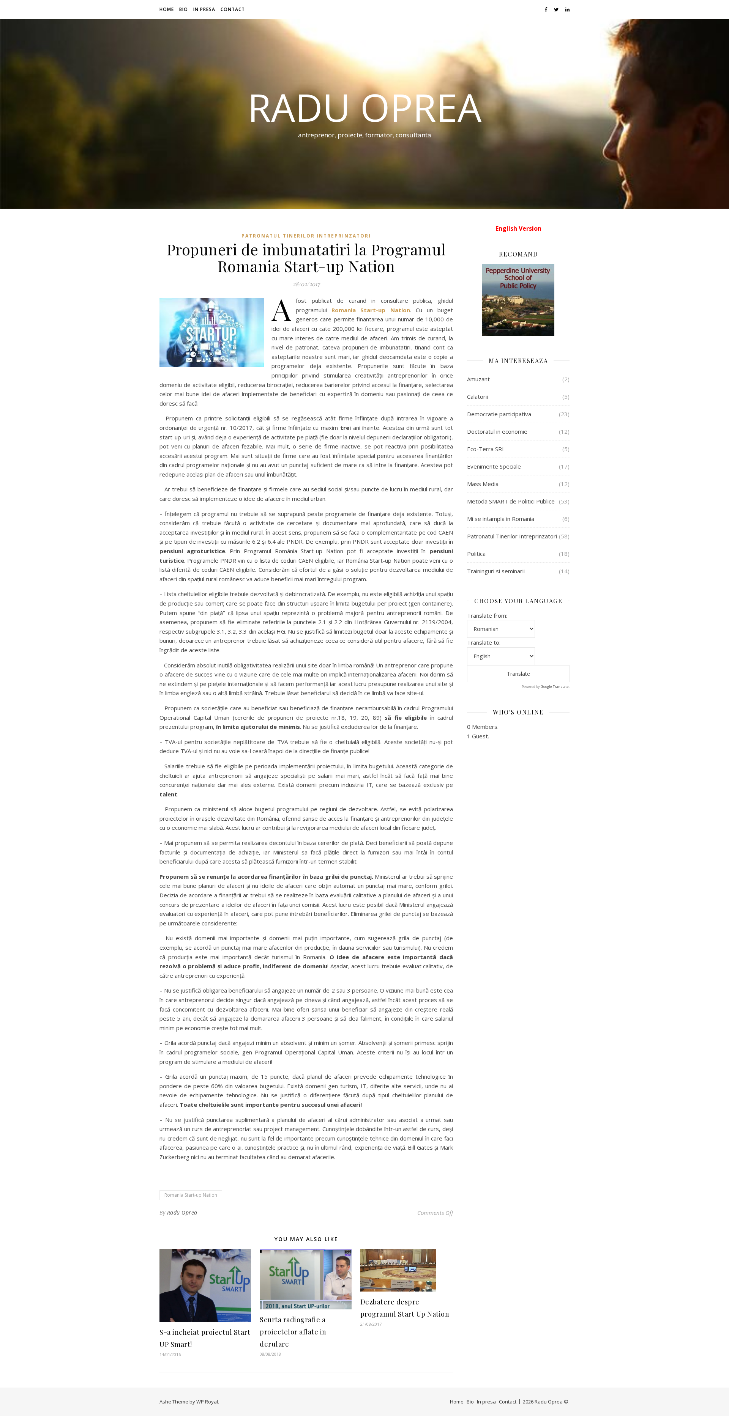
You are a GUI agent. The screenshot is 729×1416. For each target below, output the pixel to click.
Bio (183, 9)
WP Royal (207, 1401)
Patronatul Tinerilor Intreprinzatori (306, 236)
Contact (233, 9)
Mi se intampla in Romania (500, 518)
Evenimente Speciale (494, 466)
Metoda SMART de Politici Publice (511, 501)
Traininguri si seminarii (496, 571)
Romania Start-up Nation (190, 1195)
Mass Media (483, 484)
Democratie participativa (499, 414)
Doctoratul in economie (497, 431)
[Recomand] (518, 300)
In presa (204, 9)
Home (166, 9)
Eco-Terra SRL (486, 449)
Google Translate (555, 686)
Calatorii (477, 396)
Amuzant (478, 379)
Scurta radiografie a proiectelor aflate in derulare (293, 1331)
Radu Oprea (364, 107)
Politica (476, 553)
